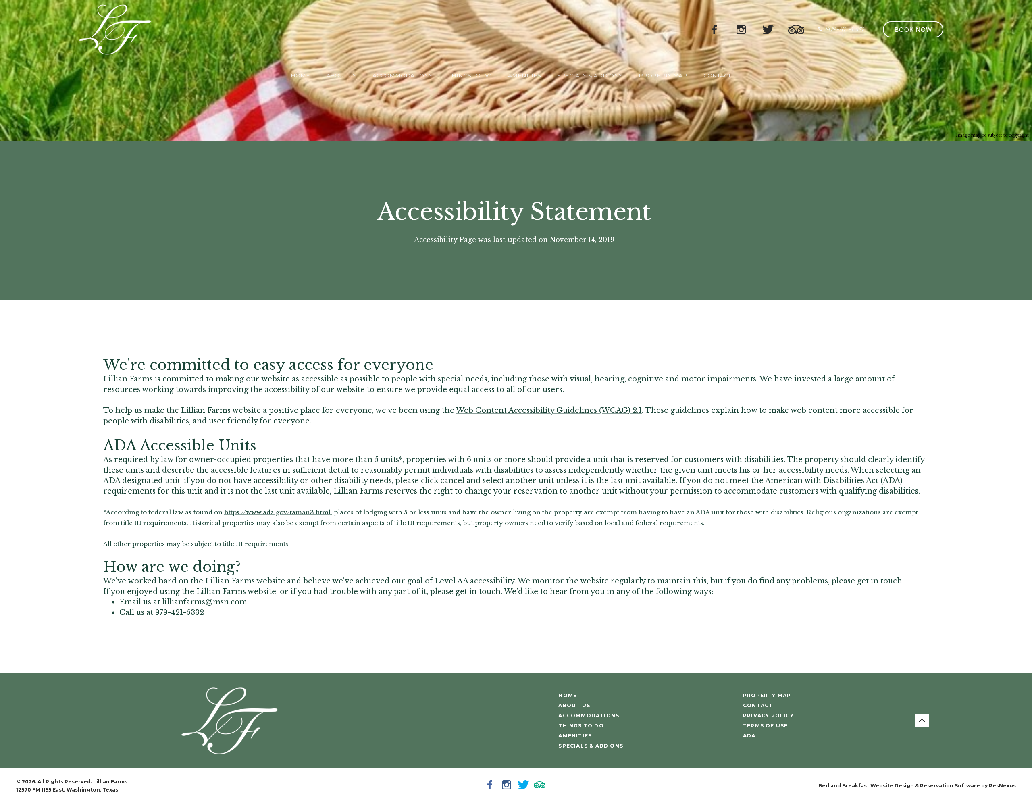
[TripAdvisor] (796, 29)
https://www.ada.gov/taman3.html (277, 512)
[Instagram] (741, 29)
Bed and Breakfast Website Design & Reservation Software (899, 786)
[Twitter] (767, 29)
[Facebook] (714, 29)
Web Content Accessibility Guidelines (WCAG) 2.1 (549, 410)
